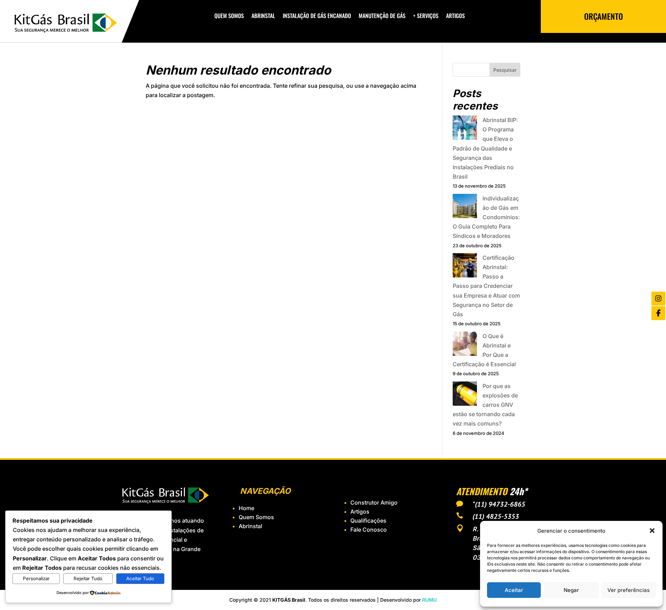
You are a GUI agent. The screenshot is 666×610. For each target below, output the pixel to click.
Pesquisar (504, 70)
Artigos (455, 16)
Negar (571, 590)
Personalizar (36, 578)
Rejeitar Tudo (88, 578)
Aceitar (514, 590)
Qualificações (368, 520)
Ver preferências (628, 590)
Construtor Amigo (374, 502)
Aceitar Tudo (140, 578)
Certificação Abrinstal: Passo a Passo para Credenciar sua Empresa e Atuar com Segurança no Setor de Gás (486, 286)
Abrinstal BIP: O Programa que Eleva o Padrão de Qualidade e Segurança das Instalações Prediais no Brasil (485, 148)
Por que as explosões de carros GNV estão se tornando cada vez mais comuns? (485, 405)
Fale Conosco (368, 529)
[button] (652, 530)
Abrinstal (263, 16)
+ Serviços (425, 16)
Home (246, 508)
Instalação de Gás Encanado (317, 16)
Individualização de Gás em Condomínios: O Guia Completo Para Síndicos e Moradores (486, 217)
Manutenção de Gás (382, 16)
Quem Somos (229, 16)
